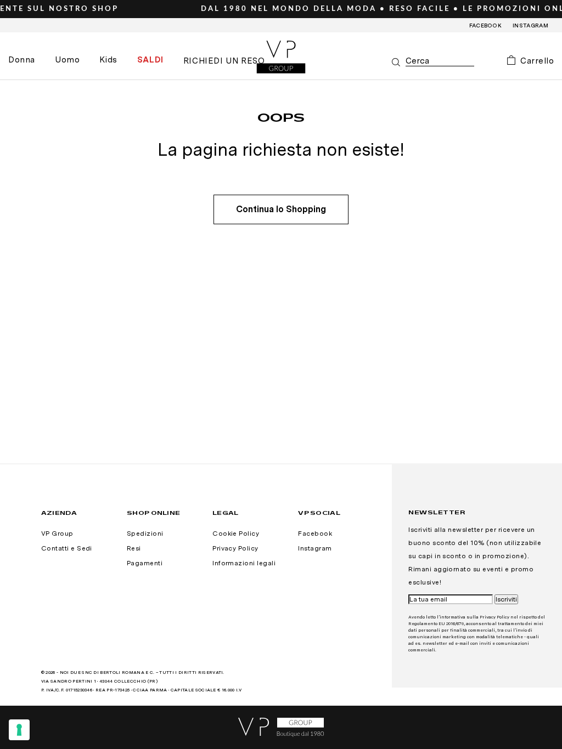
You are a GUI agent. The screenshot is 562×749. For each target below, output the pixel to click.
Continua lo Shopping (281, 209)
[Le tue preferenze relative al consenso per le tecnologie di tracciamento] (19, 729)
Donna (21, 60)
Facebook (485, 25)
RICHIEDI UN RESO (224, 61)
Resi (134, 548)
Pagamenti (144, 563)
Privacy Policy (235, 548)
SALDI (150, 60)
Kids (108, 60)
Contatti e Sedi (66, 548)
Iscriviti (506, 599)
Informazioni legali (244, 563)
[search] (440, 61)
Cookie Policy (235, 533)
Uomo (67, 60)
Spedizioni (145, 533)
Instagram (530, 25)
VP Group (57, 533)
